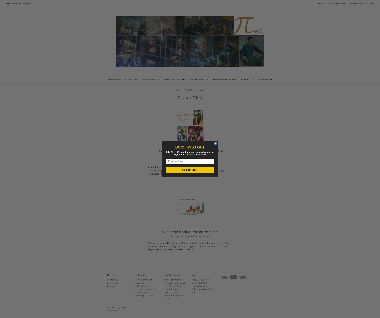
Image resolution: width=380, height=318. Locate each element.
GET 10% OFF (190, 170)
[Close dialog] (215, 143)
